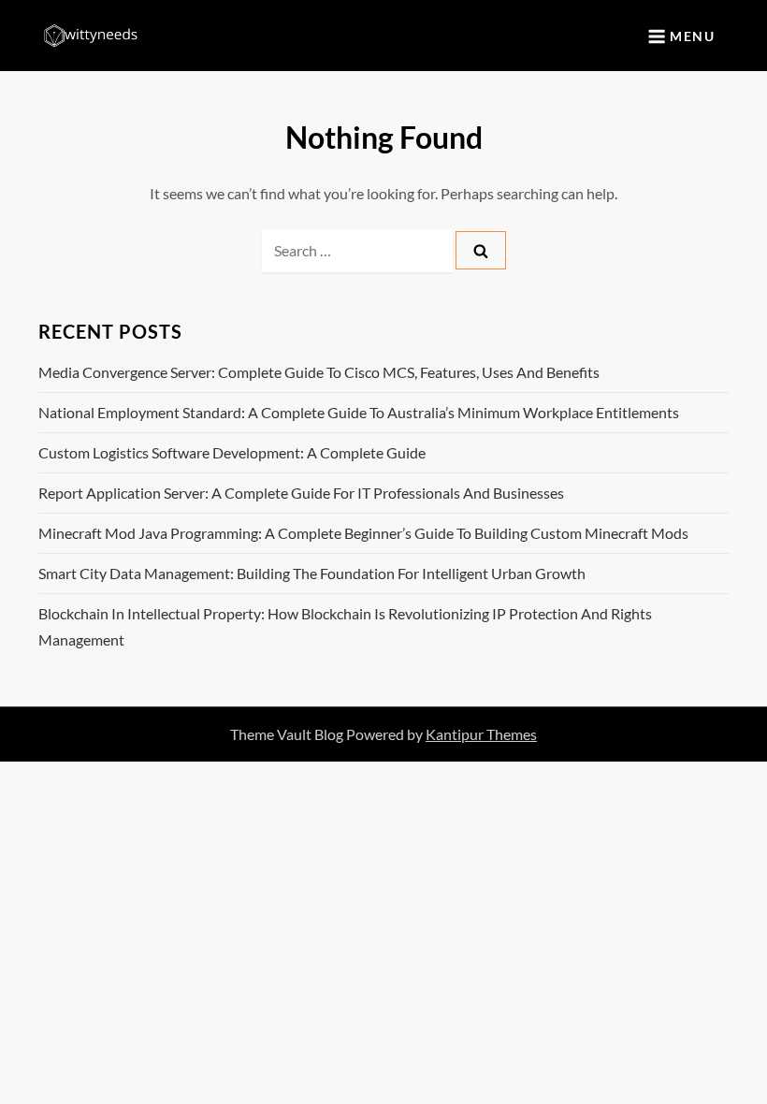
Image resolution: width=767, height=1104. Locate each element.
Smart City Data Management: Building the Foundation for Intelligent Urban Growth (312, 573)
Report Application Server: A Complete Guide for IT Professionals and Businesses (301, 492)
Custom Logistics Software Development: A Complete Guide (232, 452)
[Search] (481, 250)
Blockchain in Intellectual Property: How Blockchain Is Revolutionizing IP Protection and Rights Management (345, 626)
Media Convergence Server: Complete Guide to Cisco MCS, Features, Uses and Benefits (319, 372)
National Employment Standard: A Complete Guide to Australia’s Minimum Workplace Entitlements (358, 412)
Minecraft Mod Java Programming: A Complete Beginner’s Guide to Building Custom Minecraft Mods (363, 533)
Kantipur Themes (481, 734)
